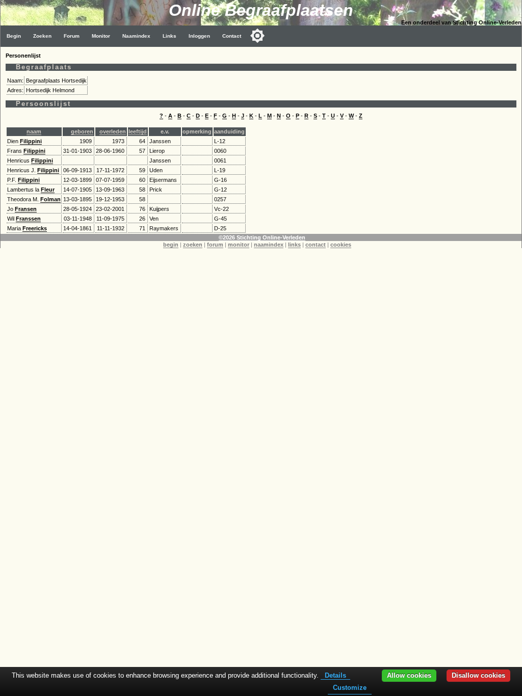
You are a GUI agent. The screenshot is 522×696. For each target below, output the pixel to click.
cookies (340, 245)
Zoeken (42, 36)
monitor (238, 245)
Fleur (48, 189)
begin (170, 245)
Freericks (34, 228)
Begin (14, 36)
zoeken (192, 245)
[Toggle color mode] (257, 35)
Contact (231, 36)
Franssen (28, 219)
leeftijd (137, 131)
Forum (72, 36)
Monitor (101, 36)
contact (315, 245)
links (294, 245)
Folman (50, 199)
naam (34, 131)
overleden (112, 131)
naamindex (268, 245)
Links (169, 36)
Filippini (31, 141)
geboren (82, 131)
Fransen (26, 209)
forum (215, 245)
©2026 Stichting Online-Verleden (262, 237)
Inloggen (199, 36)
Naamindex (136, 36)
